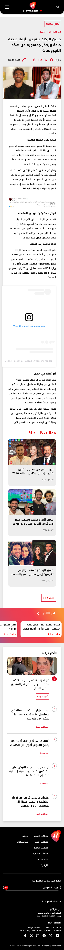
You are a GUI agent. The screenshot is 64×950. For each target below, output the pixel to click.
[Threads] (31, 936)
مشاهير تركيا (41, 842)
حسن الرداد (48, 598)
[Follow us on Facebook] (44, 936)
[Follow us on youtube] (57, 936)
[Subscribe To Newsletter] (6, 888)
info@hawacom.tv (35, 927)
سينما (25, 836)
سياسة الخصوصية (51, 901)
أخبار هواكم (53, 23)
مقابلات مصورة (40, 853)
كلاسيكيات (22, 842)
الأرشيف (44, 865)
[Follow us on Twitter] (50, 936)
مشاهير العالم (41, 848)
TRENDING (42, 859)
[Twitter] (45, 60)
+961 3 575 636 (53, 927)
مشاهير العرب (41, 836)
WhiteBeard (56, 946)
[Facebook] (51, 60)
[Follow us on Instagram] (37, 936)
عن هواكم (55, 909)
